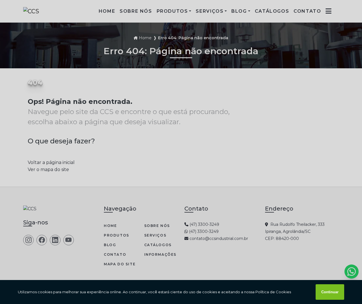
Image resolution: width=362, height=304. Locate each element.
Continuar (330, 292)
